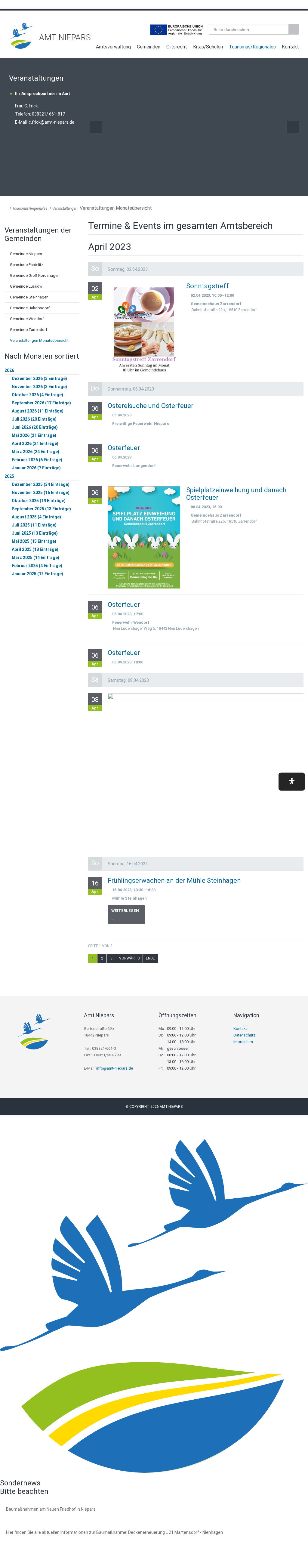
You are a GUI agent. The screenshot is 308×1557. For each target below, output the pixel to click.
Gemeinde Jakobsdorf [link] (30, 308)
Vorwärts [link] (293, 127)
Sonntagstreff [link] (207, 286)
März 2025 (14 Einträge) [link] (35, 557)
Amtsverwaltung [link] (113, 47)
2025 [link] (9, 476)
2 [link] (102, 958)
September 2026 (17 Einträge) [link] (41, 402)
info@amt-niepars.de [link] (114, 1068)
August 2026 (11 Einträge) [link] (37, 411)
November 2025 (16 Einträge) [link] (40, 492)
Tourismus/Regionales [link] (252, 47)
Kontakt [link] (290, 47)
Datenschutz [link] (244, 1035)
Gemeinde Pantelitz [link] (26, 264)
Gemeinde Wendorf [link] (27, 319)
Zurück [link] (96, 127)
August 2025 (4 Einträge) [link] (36, 516)
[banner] (154, 36)
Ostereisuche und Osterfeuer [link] (150, 405)
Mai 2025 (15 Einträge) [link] (34, 541)
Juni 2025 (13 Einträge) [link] (35, 533)
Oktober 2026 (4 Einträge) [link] (37, 394)
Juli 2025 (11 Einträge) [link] (34, 525)
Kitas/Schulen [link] (208, 47)
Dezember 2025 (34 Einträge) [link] (40, 484)
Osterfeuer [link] (124, 448)
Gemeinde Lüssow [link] (26, 286)
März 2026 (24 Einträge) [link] (35, 451)
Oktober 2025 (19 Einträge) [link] (39, 500)
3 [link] (111, 958)
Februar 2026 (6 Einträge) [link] (37, 459)
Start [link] (87, 48)
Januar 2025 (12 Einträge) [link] (37, 573)
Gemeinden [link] (148, 47)
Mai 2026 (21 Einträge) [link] (34, 435)
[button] (292, 781)
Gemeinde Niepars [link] (26, 254)
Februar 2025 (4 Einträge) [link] (37, 565)
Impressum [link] (243, 1042)
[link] (21, 47)
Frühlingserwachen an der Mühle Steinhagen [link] (174, 880)
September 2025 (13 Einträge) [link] (41, 508)
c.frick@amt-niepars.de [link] (51, 122)
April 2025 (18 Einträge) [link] (35, 549)
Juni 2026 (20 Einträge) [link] (35, 427)
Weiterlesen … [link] (128, 916)
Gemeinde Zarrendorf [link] (28, 329)
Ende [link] (150, 958)
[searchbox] (248, 29)
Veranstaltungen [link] (64, 208)
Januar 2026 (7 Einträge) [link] (36, 467)
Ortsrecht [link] (176, 47)
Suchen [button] (294, 29)
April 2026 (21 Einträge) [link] (35, 443)
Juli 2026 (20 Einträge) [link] (34, 419)
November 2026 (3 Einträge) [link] (39, 386)
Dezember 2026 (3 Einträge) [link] (39, 378)
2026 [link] (9, 370)
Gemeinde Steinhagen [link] (29, 297)
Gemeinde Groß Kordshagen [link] (35, 275)
